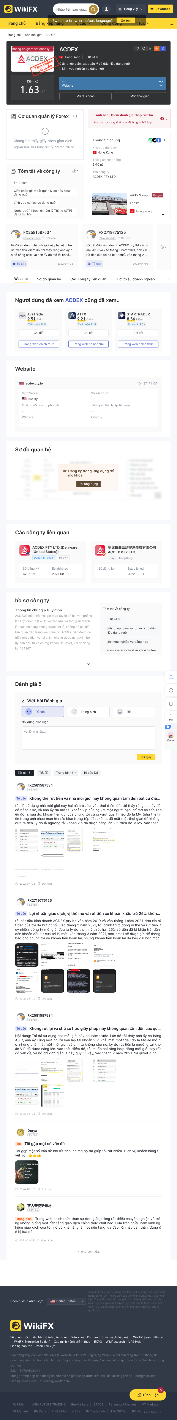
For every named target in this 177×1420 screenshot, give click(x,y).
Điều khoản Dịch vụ (84, 1337)
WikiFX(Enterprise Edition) (32, 1341)
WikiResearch (115, 1341)
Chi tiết (39, 332)
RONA (136, 1411)
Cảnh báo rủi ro (56, 1337)
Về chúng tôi (19, 1337)
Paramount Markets (122, 1404)
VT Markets (150, 1404)
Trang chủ (14, 35)
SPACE (98, 1404)
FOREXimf (20, 1404)
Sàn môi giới (33, 35)
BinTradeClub (95, 1411)
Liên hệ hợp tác (21, 1346)
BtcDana (40, 1411)
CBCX (76, 1411)
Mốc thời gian (139, 96)
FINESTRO (59, 1411)
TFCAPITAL (118, 1411)
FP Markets (20, 1411)
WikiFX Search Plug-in (148, 1337)
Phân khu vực (45, 1346)
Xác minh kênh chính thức (72, 1341)
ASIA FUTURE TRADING (49, 1404)
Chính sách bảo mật (115, 1337)
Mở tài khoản (85, 96)
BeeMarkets (79, 1404)
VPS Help (135, 1341)
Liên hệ (37, 1337)
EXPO (98, 1341)
